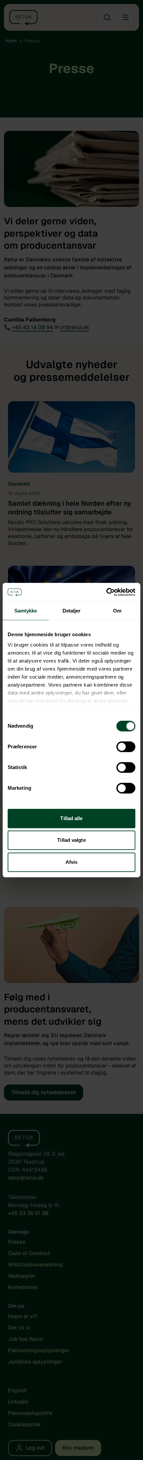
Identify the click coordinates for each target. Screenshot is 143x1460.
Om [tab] (117, 611)
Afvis (72, 862)
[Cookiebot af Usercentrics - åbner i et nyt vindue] (106, 592)
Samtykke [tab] (25, 611)
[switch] (125, 746)
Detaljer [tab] (72, 611)
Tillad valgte (71, 840)
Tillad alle (71, 818)
